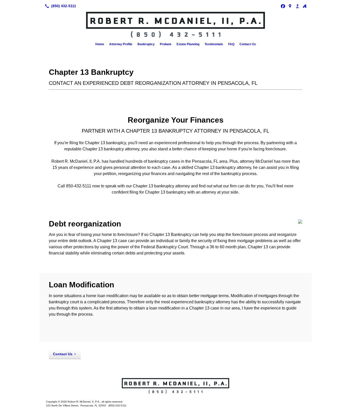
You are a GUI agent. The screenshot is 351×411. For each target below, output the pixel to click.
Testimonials (214, 44)
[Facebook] (283, 6)
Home (99, 44)
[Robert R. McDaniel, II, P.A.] (175, 386)
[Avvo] (304, 6)
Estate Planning (188, 44)
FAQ (231, 44)
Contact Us (247, 44)
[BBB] (297, 6)
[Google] (290, 6)
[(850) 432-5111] (59, 6)
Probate (165, 44)
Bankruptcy (146, 44)
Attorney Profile (120, 44)
